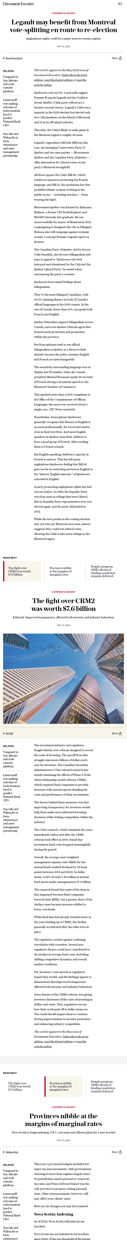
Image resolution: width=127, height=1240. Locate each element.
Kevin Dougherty (14, 58)
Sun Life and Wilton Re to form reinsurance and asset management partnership (11, 144)
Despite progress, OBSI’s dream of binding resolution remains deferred (103, 571)
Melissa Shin (12, 1152)
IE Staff (9, 733)
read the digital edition (58, 80)
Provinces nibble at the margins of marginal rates (61, 571)
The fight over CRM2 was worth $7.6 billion (19, 571)
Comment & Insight (63, 13)
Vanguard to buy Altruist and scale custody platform (10, 84)
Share (115, 58)
